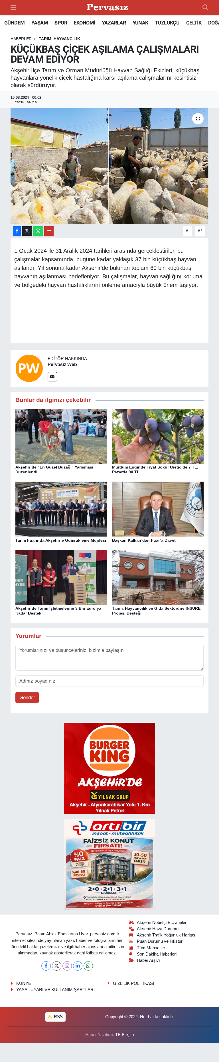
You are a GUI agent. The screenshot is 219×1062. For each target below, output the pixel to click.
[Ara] (205, 7)
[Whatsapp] (88, 966)
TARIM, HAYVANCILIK (59, 38)
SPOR (60, 23)
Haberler (21, 38)
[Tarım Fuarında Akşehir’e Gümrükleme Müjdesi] (61, 509)
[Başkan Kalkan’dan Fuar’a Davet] (158, 509)
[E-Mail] (52, 376)
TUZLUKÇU (167, 23)
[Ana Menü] (13, 7)
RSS (58, 1016)
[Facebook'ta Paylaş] (17, 231)
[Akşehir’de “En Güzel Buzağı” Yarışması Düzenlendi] (61, 436)
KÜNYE (23, 983)
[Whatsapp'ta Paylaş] (38, 231)
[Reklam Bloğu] (109, 768)
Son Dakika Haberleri (157, 954)
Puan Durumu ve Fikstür (159, 941)
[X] (56, 966)
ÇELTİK (193, 23)
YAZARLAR (114, 23)
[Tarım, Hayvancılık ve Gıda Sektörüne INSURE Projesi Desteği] (158, 577)
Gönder (27, 697)
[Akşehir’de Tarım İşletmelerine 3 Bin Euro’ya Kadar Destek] (61, 577)
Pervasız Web (62, 364)
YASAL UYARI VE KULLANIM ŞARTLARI (55, 989)
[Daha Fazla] (49, 231)
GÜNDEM (14, 23)
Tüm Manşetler (151, 948)
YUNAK (140, 23)
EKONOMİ (84, 23)
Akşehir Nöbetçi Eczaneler (161, 922)
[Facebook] (46, 966)
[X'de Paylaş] (27, 231)
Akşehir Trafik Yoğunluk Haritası (166, 935)
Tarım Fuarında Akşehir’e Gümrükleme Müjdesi (60, 540)
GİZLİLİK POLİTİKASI (133, 983)
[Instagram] (67, 966)
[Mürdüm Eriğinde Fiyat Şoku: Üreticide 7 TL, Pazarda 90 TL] (158, 436)
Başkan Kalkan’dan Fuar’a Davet (144, 540)
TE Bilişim (124, 1034)
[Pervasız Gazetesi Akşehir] (108, 8)
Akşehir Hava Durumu (158, 929)
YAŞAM (39, 23)
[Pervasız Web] (29, 368)
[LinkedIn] (77, 966)
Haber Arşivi (148, 960)
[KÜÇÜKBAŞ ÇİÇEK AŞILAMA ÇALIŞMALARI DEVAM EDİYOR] (110, 166)
